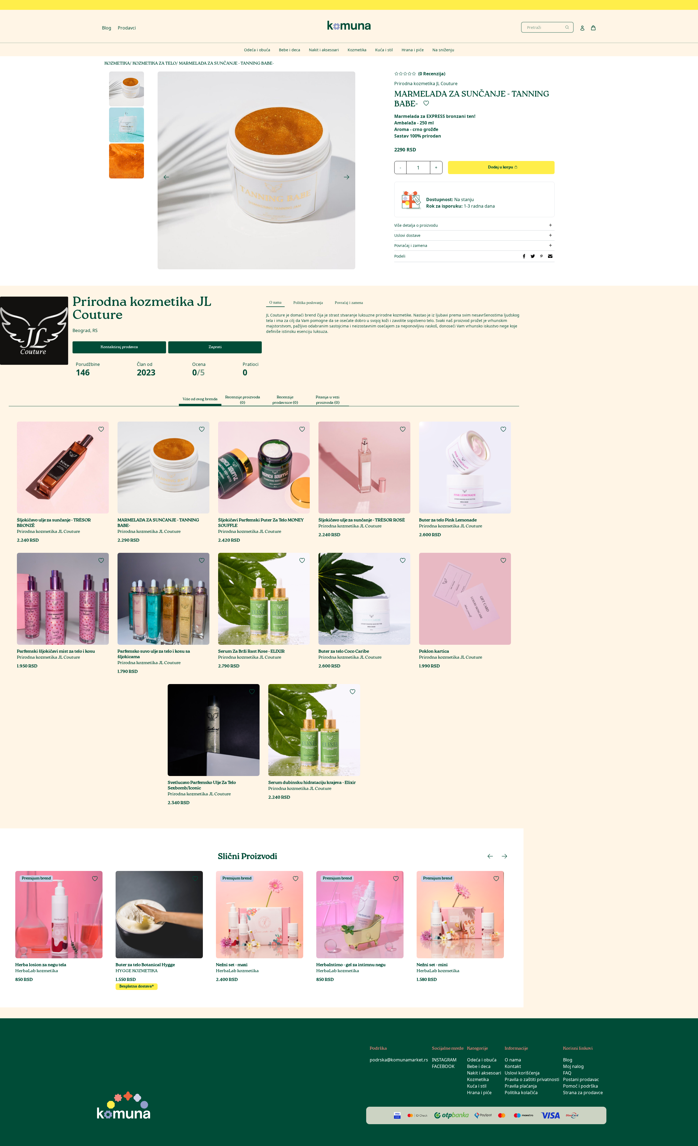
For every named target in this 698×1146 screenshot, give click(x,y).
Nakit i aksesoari (484, 1073)
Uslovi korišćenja (522, 1073)
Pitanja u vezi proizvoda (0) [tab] (327, 400)
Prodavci (127, 28)
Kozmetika (478, 1079)
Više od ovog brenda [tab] (200, 399)
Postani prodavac (581, 1079)
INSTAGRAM (444, 1060)
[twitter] (533, 256)
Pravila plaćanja (521, 1086)
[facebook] (524, 256)
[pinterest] (541, 256)
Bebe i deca (479, 1066)
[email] (550, 256)
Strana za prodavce (583, 1093)
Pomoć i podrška (580, 1086)
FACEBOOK (443, 1066)
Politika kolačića (521, 1093)
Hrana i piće (479, 1093)
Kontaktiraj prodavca (119, 347)
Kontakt (513, 1066)
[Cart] (593, 27)
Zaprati (215, 347)
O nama (513, 1060)
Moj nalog (573, 1066)
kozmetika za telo (154, 64)
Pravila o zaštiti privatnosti (532, 1079)
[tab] (275, 302)
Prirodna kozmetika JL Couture (426, 83)
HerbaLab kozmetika (36, 971)
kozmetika (117, 64)
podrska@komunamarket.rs (399, 1060)
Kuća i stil (476, 1086)
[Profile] (582, 28)
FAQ (567, 1073)
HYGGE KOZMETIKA (137, 971)
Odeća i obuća (482, 1060)
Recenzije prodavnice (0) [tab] (285, 400)
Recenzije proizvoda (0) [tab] (242, 400)
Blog (106, 28)
